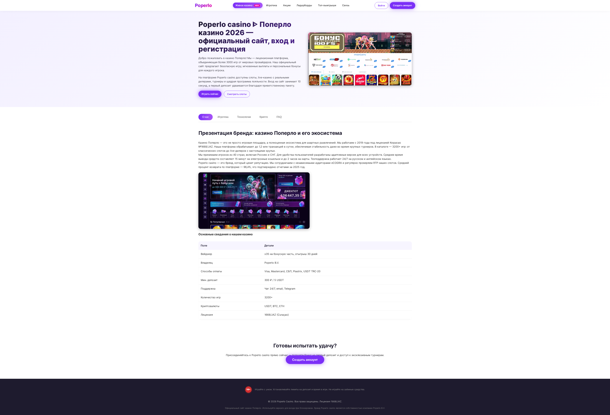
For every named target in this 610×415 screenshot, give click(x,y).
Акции (287, 5)
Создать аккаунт (402, 5)
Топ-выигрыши (327, 5)
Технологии (244, 117)
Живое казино (247, 5)
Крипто (264, 117)
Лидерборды (304, 5)
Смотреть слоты (237, 94)
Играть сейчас (210, 94)
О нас (205, 117)
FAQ (279, 117)
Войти (381, 5)
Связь (345, 5)
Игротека (271, 5)
